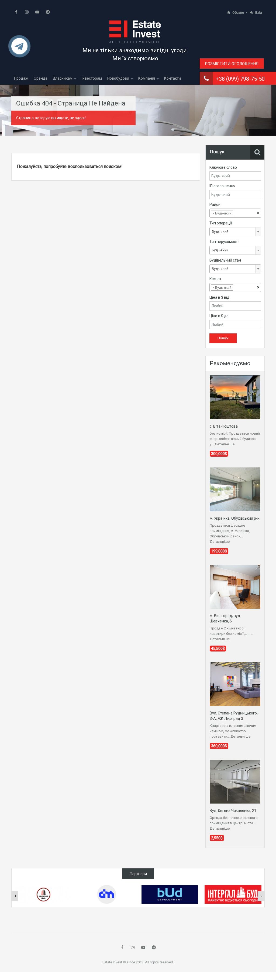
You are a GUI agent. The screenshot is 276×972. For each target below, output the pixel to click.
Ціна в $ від (219, 297)
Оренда (40, 78)
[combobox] (235, 213)
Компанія (146, 78)
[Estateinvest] (135, 32)
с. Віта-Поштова (224, 426)
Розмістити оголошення (231, 63)
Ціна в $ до (219, 316)
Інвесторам (92, 78)
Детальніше (224, 444)
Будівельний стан (225, 260)
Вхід (258, 13)
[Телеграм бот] (19, 49)
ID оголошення (222, 186)
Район (214, 204)
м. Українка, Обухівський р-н (235, 518)
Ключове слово (223, 167)
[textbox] (238, 213)
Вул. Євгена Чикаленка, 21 (233, 810)
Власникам (63, 78)
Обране (238, 13)
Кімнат (215, 279)
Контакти (172, 78)
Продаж (21, 78)
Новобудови (118, 78)
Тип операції (220, 223)
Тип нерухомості (224, 242)
